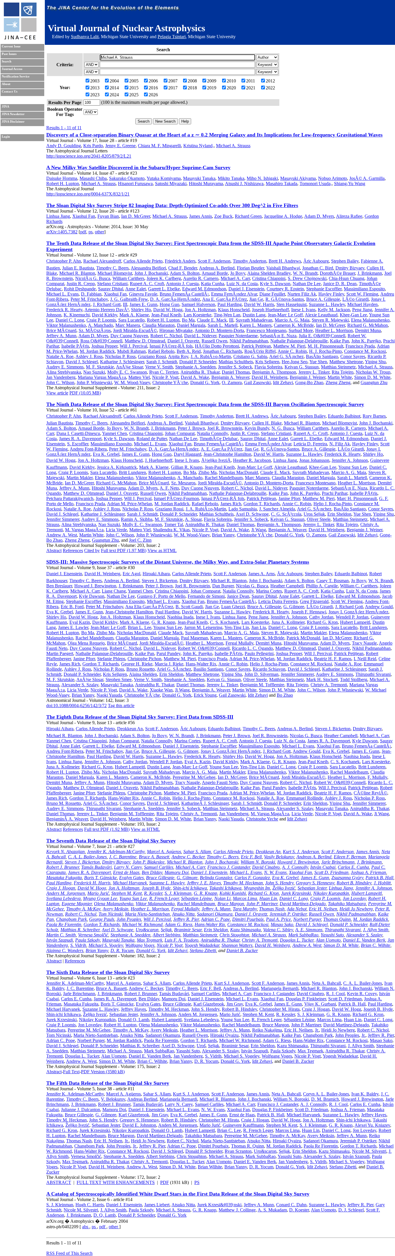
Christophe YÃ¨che (170, 382)
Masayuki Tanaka (199, 178)
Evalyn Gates (131, 877)
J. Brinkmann (369, 273)
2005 (134, 80)
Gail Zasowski (257, 382)
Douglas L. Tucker (296, 940)
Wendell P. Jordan (352, 617)
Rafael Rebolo (161, 351)
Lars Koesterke (197, 314)
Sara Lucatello (131, 320)
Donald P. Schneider (197, 361)
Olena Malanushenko (113, 903)
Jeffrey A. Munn (61, 335)
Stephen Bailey (345, 261)
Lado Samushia (242, 508)
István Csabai (322, 867)
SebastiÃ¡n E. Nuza (278, 335)
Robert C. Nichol (166, 335)
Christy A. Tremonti (329, 684)
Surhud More (301, 330)
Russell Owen (214, 340)
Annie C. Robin (292, 351)
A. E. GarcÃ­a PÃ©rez (221, 449)
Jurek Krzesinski (296, 893)
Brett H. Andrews (285, 261)
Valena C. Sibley (278, 929)
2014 (114, 87)
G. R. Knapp (163, 622)
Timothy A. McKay (83, 908)
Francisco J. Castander (228, 867)
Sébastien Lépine (196, 898)
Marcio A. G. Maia (292, 320)
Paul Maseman (194, 637)
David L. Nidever (200, 335)
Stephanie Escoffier (324, 288)
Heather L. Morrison (334, 330)
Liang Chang (114, 591)
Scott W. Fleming (362, 294)
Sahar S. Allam (197, 851)
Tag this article (121, 705)
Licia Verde (116, 529)
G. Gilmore (293, 606)
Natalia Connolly (212, 433)
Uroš (201, 1045)
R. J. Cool (335, 993)
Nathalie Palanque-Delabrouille (299, 340)
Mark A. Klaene (134, 314)
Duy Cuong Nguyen (129, 335)
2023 (94, 94)
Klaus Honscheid (234, 309)
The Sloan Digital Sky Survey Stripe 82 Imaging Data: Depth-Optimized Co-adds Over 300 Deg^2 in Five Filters (172, 205)
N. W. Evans (275, 872)
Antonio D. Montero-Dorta (219, 330)
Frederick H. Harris (92, 882)
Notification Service (15, 76)
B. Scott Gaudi (189, 606)
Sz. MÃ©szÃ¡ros (95, 330)
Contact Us (9, 91)
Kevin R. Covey (362, 993)
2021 (250, 87)
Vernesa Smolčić (93, 934)
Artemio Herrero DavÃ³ (106, 309)
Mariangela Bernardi (279, 988)
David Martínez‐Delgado (346, 1024)
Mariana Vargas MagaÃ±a (102, 377)
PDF (164, 1182)
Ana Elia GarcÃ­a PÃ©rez (149, 606)
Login (6, 136)
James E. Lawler (73, 627)
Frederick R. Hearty (64, 309)
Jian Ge (256, 299)
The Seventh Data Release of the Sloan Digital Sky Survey (111, 841)
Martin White (340, 377)
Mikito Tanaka (231, 178)
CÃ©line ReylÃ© (370, 792)
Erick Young (205, 695)
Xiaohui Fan (83, 216)
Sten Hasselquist (291, 304)
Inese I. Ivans (303, 309)
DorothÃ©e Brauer (337, 273)
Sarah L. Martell (222, 325)
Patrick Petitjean (256, 346)
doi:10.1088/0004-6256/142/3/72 (76, 705)
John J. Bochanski (151, 273)
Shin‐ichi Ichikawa (63, 1014)
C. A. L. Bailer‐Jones (362, 983)
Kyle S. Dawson (275, 283)
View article (57, 392)
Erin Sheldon (339, 514)
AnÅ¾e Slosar (129, 366)
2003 (94, 80)
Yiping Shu (375, 361)
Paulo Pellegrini (259, 653)
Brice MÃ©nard (61, 330)
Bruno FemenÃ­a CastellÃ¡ (184, 294)
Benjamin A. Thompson (274, 372)
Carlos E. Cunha (353, 867)
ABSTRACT (58, 1182)
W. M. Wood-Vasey (132, 382)
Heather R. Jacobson (252, 460)
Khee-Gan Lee (353, 314)
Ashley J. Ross (89, 356)
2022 (270, 87)
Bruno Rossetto (140, 669)
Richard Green (248, 216)
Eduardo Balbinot (344, 416)
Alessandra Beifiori (148, 267)
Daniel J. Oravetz (183, 340)
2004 (114, 80)
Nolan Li (222, 898)
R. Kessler (153, 893)
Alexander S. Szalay (79, 684)
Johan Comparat (180, 433)
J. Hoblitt (382, 882)
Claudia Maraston (158, 325)
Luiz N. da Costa (242, 283)
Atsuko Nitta (183, 914)
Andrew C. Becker (187, 856)
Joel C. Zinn (140, 540)
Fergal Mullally (239, 643)
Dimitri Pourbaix (248, 919)
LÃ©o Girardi (355, 299)
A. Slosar (193, 519)
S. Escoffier (77, 443)
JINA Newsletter (13, 114)
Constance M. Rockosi (365, 351)
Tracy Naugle (364, 643)
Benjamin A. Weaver (230, 377)
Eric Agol (131, 573)
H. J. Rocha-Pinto (325, 351)
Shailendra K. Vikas (171, 529)
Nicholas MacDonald (238, 472)
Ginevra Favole (143, 294)
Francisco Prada (360, 346)
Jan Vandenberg (60, 377)
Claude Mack (170, 632)
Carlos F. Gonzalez (252, 877)
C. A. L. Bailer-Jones (87, 856)
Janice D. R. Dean (340, 283)
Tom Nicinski (111, 914)
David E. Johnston (139, 1125)
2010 (231, 80)
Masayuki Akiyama (298, 178)
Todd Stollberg (353, 679)
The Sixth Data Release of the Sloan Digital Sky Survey (108, 972)
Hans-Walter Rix (201, 663)
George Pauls (101, 919)
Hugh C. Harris (89, 1204)
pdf (83, 231)
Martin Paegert (59, 653)
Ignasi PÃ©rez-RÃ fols (171, 346)
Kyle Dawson (91, 596)
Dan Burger (223, 585)
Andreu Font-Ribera (88, 449)
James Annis (200, 216)
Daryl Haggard (187, 454)
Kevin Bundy (257, 428)
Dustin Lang (254, 314)
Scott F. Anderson (214, 261)
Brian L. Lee (139, 627)
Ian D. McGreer (135, 216)
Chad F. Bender (182, 267)
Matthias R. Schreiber (79, 929)
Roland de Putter (151, 438)
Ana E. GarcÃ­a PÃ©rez (224, 299)
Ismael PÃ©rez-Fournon (176, 498)
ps (90, 231)
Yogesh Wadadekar (202, 945)
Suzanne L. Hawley (327, 304)
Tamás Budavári (96, 867)
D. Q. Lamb (104, 1215)
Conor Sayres (352, 356)
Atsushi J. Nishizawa (244, 183)
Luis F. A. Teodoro (181, 940)
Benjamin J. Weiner (307, 377)
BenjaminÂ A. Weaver (67, 818)
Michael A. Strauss (233, 145)
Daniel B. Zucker (242, 950)
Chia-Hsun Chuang (346, 278)
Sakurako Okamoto (127, 178)
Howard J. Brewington (95, 585)
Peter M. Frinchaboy (89, 299)
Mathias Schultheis (236, 361)
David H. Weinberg (269, 377)
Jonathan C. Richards (222, 351)
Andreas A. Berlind (217, 267)
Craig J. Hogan (60, 888)
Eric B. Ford (72, 606)
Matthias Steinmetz (338, 366)
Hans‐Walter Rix (308, 1040)
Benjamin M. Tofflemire (262, 684)
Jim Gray (234, 1004)
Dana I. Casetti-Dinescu (78, 433)
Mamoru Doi (177, 872)
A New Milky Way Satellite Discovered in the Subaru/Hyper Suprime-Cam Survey (138, 167)
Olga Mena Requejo (86, 643)
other (99, 231)
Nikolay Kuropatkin (331, 893)
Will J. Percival (133, 346)
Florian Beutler (250, 267)
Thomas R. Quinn (247, 1146)
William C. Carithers (358, 585)
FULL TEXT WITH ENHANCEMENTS (116, 1182)
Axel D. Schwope (252, 514)
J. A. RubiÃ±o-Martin (211, 356)
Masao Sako (282, 924)
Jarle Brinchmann (338, 862)
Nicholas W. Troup (373, 372)
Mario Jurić (98, 893)
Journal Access (12, 69)
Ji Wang (258, 529)
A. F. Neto (169, 488)
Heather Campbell (287, 585)
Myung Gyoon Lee (100, 898)
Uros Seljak (314, 514)
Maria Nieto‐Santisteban (95, 1035)
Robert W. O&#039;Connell (204, 648)
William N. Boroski (258, 862)
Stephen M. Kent (126, 893)
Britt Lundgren (132, 472)
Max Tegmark (149, 940)
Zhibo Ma (207, 472)
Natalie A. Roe (59, 356)
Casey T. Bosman (332, 580)
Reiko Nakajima (267, 1030)
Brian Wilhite (210, 1166)
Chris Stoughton (234, 934)
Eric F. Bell (251, 856)
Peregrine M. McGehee (194, 777)
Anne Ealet (135, 288)
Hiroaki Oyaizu (224, 1035)
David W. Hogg (167, 309)
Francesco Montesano (266, 330)
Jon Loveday (354, 898)
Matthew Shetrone (346, 361)
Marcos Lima (245, 898)
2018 (192, 87)
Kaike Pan (339, 340)
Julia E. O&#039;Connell (322, 335)
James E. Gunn (143, 304)
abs (85, 1226)
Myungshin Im (257, 888)
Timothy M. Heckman (243, 882)
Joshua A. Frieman (368, 872)
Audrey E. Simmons (65, 366)
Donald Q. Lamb (133, 1019)
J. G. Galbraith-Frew (129, 299)
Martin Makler (80, 477)
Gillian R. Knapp (186, 467)
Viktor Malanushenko (66, 325)
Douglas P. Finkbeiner (306, 998)
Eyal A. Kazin (197, 761)
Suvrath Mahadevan (254, 320)
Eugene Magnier (77, 903)
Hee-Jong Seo (294, 361)
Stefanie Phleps (111, 658)
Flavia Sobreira (268, 366)
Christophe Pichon (144, 658)
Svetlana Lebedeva (63, 898)
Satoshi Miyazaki (171, 183)
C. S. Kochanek (224, 622)
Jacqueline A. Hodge (283, 216)
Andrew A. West (61, 534)
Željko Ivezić (283, 888)
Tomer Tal (173, 524)
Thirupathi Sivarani (373, 674)
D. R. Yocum (122, 950)
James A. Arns (261, 573)
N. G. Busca (283, 428)
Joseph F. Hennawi (308, 611)
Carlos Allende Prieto (143, 261)
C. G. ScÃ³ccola (286, 514)
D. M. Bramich (325, 1099)
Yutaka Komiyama (164, 178)
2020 (231, 87)
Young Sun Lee (352, 467)
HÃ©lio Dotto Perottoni (217, 346)
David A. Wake (195, 377)
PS (197, 1182)
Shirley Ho (141, 309)
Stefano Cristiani (112, 283)
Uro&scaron (147, 929)
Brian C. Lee (229, 1130)
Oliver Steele (319, 519)
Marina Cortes (269, 591)
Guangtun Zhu (374, 382)
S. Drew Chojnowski (307, 278)
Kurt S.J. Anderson (231, 983)
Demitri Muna (368, 330)
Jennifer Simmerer (62, 519)
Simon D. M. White (372, 377)
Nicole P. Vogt (165, 377)
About (6, 84)
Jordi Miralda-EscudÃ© (135, 330)
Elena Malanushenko (370, 320)
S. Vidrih (78, 945)
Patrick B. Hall (379, 877)
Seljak (166, 929)
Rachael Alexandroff (102, 261)
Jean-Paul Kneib (166, 314)
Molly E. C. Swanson (127, 372)
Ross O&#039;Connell (101, 340)
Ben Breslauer (59, 585)
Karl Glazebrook (208, 1004)
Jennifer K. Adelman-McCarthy (116, 851)
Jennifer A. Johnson (350, 460)
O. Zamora (232, 382)
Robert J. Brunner (62, 867)
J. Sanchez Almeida (277, 508)
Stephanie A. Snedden (195, 366)
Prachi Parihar (334, 493)
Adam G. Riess (178, 924)
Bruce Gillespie (160, 877)
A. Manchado (100, 325)
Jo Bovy (237, 273)
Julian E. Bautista (78, 267)
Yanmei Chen (114, 433)
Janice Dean (238, 596)
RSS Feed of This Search (69, 1253)
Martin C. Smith (61, 934)
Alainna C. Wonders (64, 950)
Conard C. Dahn (291, 1204)
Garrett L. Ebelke (164, 288)
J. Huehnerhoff (158, 460)
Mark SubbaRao (303, 934)
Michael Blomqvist (114, 273)
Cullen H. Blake (267, 422)
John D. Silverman (261, 674)
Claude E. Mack (212, 320)
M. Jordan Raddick (97, 351)
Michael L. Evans (62, 294)
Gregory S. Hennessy (315, 882)
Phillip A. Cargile (322, 585)
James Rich (230, 503)
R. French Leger (164, 898)
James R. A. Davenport (80, 438)
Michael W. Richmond (142, 924)
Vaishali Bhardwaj (283, 267)
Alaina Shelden (143, 674)
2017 (173, 87)
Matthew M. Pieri (289, 346)
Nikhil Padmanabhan (249, 340)
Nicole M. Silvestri (369, 1151)
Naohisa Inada (180, 617)
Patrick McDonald (303, 637)
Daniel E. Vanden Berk (364, 940)
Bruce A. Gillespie (323, 299)
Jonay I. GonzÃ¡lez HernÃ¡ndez (358, 611)
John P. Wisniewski (94, 382)
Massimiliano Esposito (364, 288)
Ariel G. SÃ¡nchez (286, 356)
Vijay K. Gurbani (320, 1004)
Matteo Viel (139, 377)
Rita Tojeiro (342, 372)
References (73, 550)
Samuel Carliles (158, 867)
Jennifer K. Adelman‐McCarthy (75, 983)
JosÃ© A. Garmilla (367, 178)
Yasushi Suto (332, 934)
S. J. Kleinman (178, 893)
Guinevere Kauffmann (243, 1125)
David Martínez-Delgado (303, 903)
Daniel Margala (191, 325)
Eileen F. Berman (350, 856)
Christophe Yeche (262, 818)
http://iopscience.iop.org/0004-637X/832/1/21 (88, 193)
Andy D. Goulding (63, 145)
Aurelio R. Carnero (200, 278)
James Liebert (156, 1204)
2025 (134, 94)
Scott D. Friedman (331, 872)
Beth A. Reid (189, 351)
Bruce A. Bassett (154, 856)
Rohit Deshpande (80, 288)
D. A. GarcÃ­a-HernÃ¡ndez (175, 299)
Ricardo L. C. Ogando (252, 648)
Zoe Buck (223, 216)
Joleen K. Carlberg (164, 278)
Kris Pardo (93, 145)
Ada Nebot (297, 908)
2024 (114, 94)
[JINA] (20, 38)
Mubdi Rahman (131, 351)
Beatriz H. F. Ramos (332, 658)
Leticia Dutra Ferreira (278, 601)
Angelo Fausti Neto (220, 782)
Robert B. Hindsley (354, 882)
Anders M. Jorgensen (65, 893)
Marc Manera (127, 325)
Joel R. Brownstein (224, 428)
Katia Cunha (212, 283)
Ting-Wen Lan (227, 314)
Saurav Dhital (110, 288)
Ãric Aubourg (316, 261)
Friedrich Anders (180, 261)
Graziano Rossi (152, 356)
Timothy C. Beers (112, 267)
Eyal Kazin (79, 622)
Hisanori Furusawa (135, 183)
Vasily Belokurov (279, 856)
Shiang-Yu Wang (349, 183)
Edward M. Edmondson (204, 288)
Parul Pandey (168, 653)
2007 (173, 80)
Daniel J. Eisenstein (246, 288)
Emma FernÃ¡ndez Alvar (234, 294)
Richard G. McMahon (367, 325)
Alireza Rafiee (349, 216)
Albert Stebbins (166, 934)
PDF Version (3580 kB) (103, 1071)
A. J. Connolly (295, 867)
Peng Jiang (362, 309)
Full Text (71, 1071)
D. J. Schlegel (351, 1209)
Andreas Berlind (142, 1099)
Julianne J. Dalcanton (80, 1109)
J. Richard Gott (107, 304)
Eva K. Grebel (106, 454)
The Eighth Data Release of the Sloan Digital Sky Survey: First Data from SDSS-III (139, 717)
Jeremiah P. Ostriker (288, 914)
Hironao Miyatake (176, 330)
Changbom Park (71, 919)
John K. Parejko (366, 340)
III (125, 304)
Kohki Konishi (232, 893)
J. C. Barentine (122, 856)
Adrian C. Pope (215, 919)
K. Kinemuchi (77, 314)
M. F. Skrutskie (100, 366)
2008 (192, 80)
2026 (153, 94)
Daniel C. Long (70, 320)
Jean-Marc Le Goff (285, 314)
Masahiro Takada (281, 183)
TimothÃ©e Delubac (219, 438)
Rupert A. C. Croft (147, 283)
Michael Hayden (362, 304)
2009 (211, 80)
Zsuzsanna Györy (347, 877)
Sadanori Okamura (214, 914)
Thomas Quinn (337, 919)
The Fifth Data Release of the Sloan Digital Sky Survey (107, 1083)
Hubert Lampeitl (355, 622)
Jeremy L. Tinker (313, 372)
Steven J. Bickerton (159, 580)
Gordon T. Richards (261, 503)
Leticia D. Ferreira (310, 443)
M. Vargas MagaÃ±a (84, 529)
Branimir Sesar (188, 929)
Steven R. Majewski (330, 320)
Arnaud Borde (215, 273)
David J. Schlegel (82, 361)
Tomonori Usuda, (316, 183)
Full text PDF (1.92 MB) (107, 829)
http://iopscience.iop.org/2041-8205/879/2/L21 (88, 156)
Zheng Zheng (338, 382)
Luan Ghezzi (233, 606)
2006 (153, 80)
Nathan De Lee (307, 283)
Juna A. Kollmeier (288, 622)
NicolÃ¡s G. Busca (92, 278)
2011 (250, 80)
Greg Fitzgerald (314, 601)
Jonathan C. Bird (317, 267)
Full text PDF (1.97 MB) (123, 550)
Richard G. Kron (322, 622)
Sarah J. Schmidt (161, 361)
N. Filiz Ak (339, 443)
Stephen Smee (119, 679)
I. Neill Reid (365, 658)
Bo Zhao (285, 695)
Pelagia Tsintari (172, 36)
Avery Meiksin (115, 908)
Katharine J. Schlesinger (122, 361)
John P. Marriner (261, 903)
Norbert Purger (307, 919)
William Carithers (128, 278)
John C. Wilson (60, 382)
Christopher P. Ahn (63, 261)
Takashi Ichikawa (225, 888)
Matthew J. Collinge (237, 1209)
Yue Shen (318, 361)
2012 (270, 80)
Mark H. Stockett (322, 679)
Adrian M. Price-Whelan (129, 503)
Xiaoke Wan (161, 689)
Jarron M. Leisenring (203, 627)
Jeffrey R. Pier (186, 919)
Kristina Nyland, (198, 145)
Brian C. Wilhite (375, 945)
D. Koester (299, 1209)
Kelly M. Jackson (334, 309)
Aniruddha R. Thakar (199, 372)
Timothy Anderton (249, 261)
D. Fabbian (91, 294)
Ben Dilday (152, 872)
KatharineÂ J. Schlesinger (205, 803)
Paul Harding (229, 304)
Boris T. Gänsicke (100, 877)
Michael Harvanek (130, 882)
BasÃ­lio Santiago (322, 356)
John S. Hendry (279, 882)
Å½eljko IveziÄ (216, 460)
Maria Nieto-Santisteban (147, 914)
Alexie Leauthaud (321, 314)
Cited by (92, 550)
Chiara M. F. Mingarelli (159, 145)
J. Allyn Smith (375, 929)
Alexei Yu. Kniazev (372, 1125)
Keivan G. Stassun (302, 366)
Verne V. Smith (159, 366)
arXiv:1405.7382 (61, 231)
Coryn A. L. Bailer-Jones (326, 1093)
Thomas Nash (272, 908)
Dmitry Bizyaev (349, 267)
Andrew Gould (379, 606)
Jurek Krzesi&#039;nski (219, 1204)
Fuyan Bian (108, 216)
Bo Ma (188, 320)
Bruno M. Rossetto (63, 803)
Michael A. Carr (235, 278)
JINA (5, 106)
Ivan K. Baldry (365, 1093)
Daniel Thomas (236, 372)
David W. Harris (259, 304)
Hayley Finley (331, 294)
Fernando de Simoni (206, 596)
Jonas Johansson (314, 460)
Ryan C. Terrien (163, 372)
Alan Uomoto (328, 940)
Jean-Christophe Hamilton (227, 454)
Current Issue (11, 46)
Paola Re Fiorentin (63, 924)
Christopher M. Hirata (279, 1009)
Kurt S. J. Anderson (301, 851)
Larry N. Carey (128, 867)
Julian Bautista (59, 422)
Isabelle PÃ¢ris (75, 346)
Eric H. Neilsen (323, 908)
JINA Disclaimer (13, 121)
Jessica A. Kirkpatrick (117, 467)
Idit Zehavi (283, 382)
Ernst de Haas (126, 872)
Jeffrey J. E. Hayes (204, 882)
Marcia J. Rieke (169, 663)
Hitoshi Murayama (206, 183)
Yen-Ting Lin (236, 627)
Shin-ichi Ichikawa (190, 888)
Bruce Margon (230, 903)
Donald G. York (204, 382)
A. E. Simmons (308, 929)
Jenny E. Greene (120, 145)
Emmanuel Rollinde (304, 798)
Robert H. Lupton (62, 183)
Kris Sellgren (267, 361)
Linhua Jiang (58, 216)
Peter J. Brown (191, 428)
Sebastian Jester (312, 888)
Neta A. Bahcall (326, 983)
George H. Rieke (136, 663)
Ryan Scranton (238, 1151)
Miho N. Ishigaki (262, 178)
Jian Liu (258, 627)
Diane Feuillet (272, 294)
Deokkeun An (130, 728)
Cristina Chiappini (268, 278)
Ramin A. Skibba (136, 519)
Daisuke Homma (61, 178)
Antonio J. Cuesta (182, 283)
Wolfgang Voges (139, 945)
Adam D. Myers (319, 216)
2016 (153, 87)
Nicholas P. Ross (120, 356)
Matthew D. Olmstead (145, 340)
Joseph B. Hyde (156, 888)
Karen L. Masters (256, 325)
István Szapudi (59, 940)
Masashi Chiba (93, 178)
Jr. (317, 1030)
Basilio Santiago (208, 669)
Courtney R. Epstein (285, 288)
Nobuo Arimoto (332, 178)
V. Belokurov (113, 1099)
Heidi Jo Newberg (356, 908)
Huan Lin (268, 898)
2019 (211, 87)
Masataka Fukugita (64, 877)
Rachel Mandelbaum (224, 477)
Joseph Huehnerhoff (270, 309)
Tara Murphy (245, 908)
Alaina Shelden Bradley (269, 273)
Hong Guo (169, 304)
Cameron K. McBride (294, 325)
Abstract (54, 550)
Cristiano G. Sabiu (250, 356)
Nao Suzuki (94, 372)
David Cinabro (266, 867)
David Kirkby (104, 314)
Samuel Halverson (198, 304)
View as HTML (162, 550)
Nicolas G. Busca (252, 585)
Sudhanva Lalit (85, 36)
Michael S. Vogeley (105, 945)
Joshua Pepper (104, 346)
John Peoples (129, 919)
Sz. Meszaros (183, 482)
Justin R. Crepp (81, 283)
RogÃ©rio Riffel (260, 351)
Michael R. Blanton (77, 273)
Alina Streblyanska (63, 372)
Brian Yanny (223, 534)
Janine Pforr (289, 498)
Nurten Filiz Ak (301, 294)
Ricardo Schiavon (269, 669)
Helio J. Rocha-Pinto (332, 503)
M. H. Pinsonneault (325, 346)
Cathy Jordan (321, 617)
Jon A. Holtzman (200, 309)
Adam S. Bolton (185, 273)
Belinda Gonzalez (216, 877)
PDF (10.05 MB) (85, 392)
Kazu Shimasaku (245, 929)
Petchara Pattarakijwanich (69, 498)
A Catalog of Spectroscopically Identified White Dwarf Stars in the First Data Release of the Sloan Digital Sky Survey (177, 1194)
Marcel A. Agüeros (164, 851)
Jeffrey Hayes (133, 1009)
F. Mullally (377, 777)
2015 (134, 87)
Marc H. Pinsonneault (357, 498)
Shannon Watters (237, 945)
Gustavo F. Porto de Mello (161, 596)
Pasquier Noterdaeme (238, 335)
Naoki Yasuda (109, 695)
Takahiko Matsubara (347, 903)
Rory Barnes (374, 416)
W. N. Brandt (305, 273)
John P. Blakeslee (148, 862)
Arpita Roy (178, 356)
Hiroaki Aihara (156, 573)
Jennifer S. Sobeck (235, 366)
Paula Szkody (87, 940)
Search (6, 61)
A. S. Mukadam (272, 1209)
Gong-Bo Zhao (309, 382)
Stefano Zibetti (203, 950)
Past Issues (9, 54)
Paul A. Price (278, 919)
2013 (94, 87)
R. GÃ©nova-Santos (284, 299)
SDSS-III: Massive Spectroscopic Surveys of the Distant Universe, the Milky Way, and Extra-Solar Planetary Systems (177, 562)
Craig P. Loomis (101, 320)
